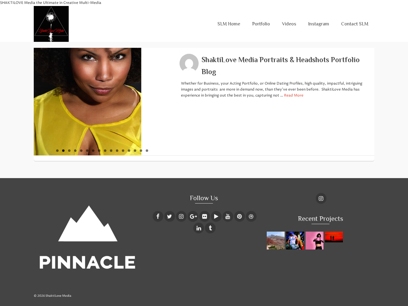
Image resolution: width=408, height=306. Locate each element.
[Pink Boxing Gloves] (315, 241)
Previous (30, 101)
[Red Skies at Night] (334, 237)
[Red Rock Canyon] (276, 241)
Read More (293, 95)
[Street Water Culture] (296, 241)
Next (173, 101)
